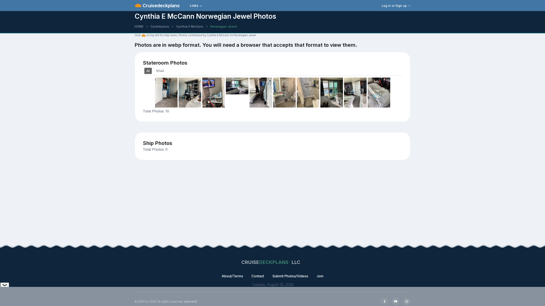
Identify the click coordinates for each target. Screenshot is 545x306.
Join (320, 276)
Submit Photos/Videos (290, 276)
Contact (257, 276)
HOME (139, 26)
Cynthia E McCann (189, 26)
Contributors (160, 26)
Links (194, 5)
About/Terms (232, 276)
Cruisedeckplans (160, 5)
